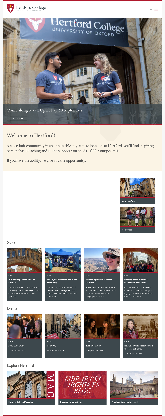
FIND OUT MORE (17, 118)
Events (12, 308)
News (11, 242)
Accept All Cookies (134, 411)
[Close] (161, 411)
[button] (156, 9)
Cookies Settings (118, 411)
